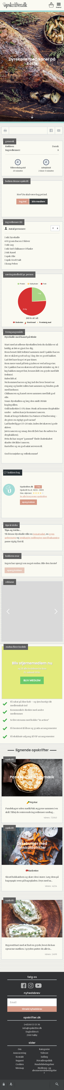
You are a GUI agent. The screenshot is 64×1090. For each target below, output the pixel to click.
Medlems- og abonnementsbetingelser (44, 1070)
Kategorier (44, 1049)
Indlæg (44, 1057)
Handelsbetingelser (44, 1064)
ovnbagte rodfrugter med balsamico (39, 537)
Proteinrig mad (45, 322)
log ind (22, 201)
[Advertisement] (34, 614)
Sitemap (19, 1068)
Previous (8, 611)
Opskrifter (15, 5)
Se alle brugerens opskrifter (33, 496)
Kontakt (20, 1057)
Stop (4, 611)
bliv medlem (38, 201)
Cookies (20, 1064)
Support (20, 1060)
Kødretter (19, 322)
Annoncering (19, 1053)
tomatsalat (39, 534)
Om (19, 1049)
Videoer (44, 1053)
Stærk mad (31, 322)
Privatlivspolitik (44, 1060)
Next (55, 611)
